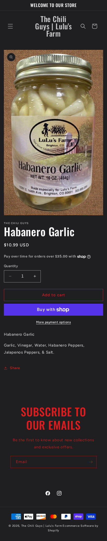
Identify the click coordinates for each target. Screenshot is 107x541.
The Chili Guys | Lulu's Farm (41, 526)
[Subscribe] (90, 462)
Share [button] (15, 368)
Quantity (11, 266)
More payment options (53, 322)
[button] (10, 26)
